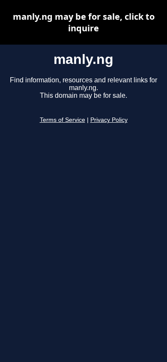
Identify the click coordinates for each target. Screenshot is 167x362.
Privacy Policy (109, 120)
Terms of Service (62, 120)
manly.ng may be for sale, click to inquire (84, 22)
